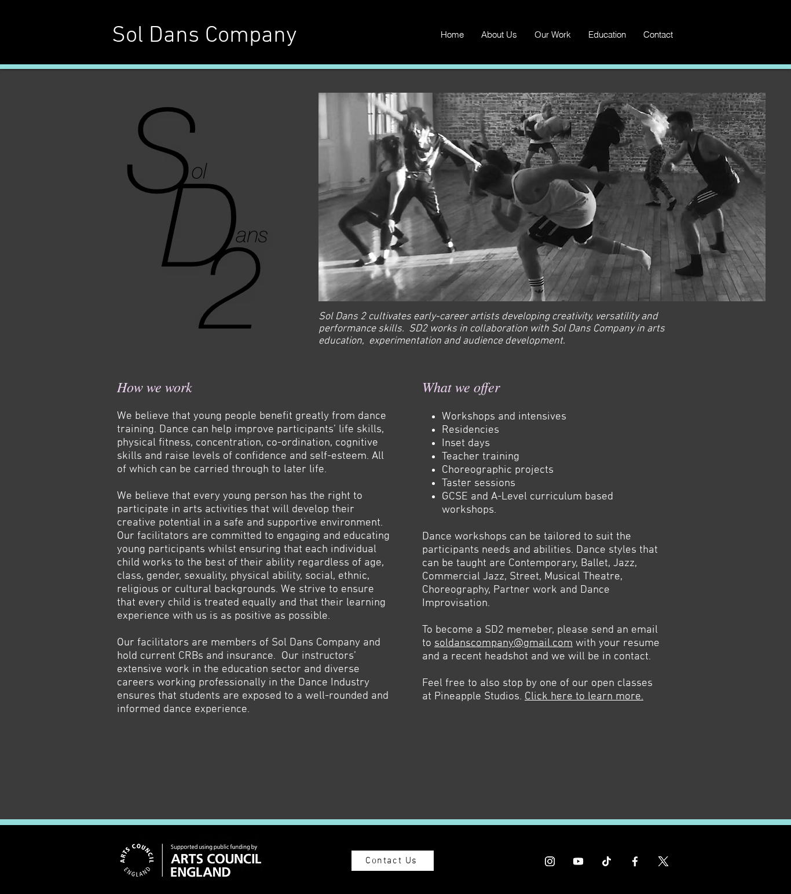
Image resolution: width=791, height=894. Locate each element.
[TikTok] (606, 861)
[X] (663, 861)
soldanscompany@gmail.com (503, 643)
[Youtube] (578, 861)
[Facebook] (635, 861)
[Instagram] (549, 861)
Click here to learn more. (584, 696)
